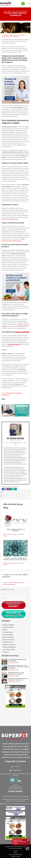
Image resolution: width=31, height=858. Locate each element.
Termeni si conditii (15, 856)
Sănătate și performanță (9, 644)
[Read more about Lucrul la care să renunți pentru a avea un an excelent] (15, 548)
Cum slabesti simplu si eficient (15, 530)
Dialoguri (5, 629)
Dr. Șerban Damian (15, 438)
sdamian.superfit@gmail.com (16, 442)
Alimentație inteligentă (8, 625)
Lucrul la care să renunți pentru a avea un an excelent (15, 558)
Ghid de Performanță (8, 634)
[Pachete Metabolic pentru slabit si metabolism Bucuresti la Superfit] (15, 410)
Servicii (15, 852)
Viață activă (6, 652)
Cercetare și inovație (8, 627)
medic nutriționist (22, 332)
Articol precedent (1, 492)
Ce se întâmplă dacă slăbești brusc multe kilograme (15, 796)
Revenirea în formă (7, 642)
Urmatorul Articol (1, 496)
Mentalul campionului (8, 637)
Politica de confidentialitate (15, 854)
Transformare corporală (15, 35)
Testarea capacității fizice (9, 647)
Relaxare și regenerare (8, 639)
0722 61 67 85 (16, 766)
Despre (15, 851)
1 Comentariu (5, 35)
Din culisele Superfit (8, 632)
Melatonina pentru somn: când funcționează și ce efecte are (15, 803)
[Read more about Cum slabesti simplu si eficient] (15, 519)
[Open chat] (27, 848)
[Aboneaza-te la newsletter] (14, 614)
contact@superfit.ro (16, 770)
